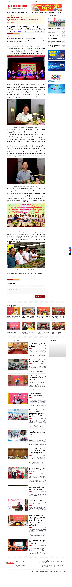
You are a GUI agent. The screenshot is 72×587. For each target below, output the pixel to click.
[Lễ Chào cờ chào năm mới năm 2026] (56, 22)
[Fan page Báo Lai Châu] (70, 248)
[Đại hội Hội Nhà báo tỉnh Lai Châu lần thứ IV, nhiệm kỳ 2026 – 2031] (18, 473)
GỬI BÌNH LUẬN (41, 296)
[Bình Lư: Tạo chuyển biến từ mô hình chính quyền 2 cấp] (18, 364)
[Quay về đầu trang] (70, 584)
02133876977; (22, 565)
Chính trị (14, 12)
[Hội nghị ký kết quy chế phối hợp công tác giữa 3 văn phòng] (43, 311)
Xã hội (18, 12)
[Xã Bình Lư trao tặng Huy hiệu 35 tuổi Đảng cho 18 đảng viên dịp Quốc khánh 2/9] (43, 326)
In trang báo (10, 33)
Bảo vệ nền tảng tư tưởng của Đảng (14, 17)
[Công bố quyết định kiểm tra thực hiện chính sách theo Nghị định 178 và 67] (13, 311)
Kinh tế (27, 12)
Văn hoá (22, 12)
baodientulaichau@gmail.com (23, 566)
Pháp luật (59, 12)
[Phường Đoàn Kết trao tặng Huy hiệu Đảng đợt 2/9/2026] (13, 326)
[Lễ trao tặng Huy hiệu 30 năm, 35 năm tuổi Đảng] (18, 398)
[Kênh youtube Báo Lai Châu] (70, 250)
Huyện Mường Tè (10, 23)
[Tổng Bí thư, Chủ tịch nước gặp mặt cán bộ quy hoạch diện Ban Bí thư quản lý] (18, 490)
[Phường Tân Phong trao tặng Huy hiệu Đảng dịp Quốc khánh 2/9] (18, 380)
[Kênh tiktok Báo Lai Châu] (70, 254)
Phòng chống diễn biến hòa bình (26, 16)
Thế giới (31, 12)
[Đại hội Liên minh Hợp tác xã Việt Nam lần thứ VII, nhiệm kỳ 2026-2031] (18, 545)
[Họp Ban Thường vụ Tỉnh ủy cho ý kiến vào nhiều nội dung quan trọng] (18, 348)
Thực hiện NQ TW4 (15, 16)
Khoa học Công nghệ (43, 12)
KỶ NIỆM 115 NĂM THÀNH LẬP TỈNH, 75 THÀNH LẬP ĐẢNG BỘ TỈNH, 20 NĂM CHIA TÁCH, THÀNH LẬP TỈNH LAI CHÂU (22, 20)
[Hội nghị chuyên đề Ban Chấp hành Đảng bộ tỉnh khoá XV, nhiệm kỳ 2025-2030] (58, 326)
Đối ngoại (25, 17)
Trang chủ (9, 12)
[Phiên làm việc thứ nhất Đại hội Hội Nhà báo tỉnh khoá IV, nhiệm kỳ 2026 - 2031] (18, 505)
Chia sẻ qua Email (17, 33)
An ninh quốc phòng (52, 12)
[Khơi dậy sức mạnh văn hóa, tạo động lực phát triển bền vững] (18, 435)
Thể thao (36, 12)
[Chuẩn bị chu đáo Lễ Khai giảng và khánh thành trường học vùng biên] (28, 311)
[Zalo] (70, 252)
